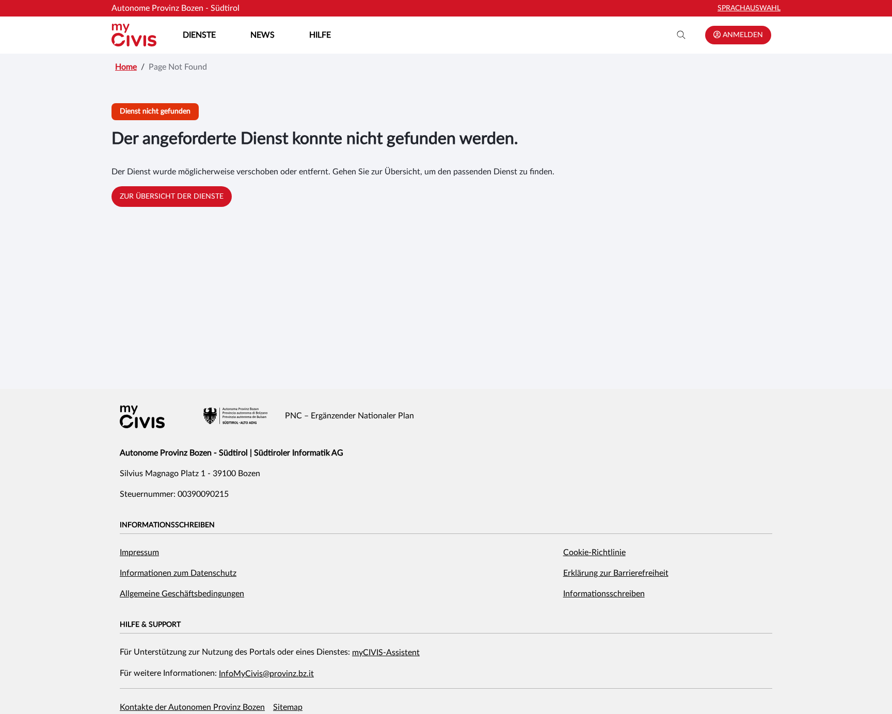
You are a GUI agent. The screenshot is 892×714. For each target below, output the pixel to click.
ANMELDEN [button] (742, 35)
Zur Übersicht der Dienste (172, 196)
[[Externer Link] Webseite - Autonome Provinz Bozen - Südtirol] (235, 415)
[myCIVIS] (142, 416)
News (262, 35)
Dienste (199, 35)
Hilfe (320, 35)
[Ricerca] (681, 35)
